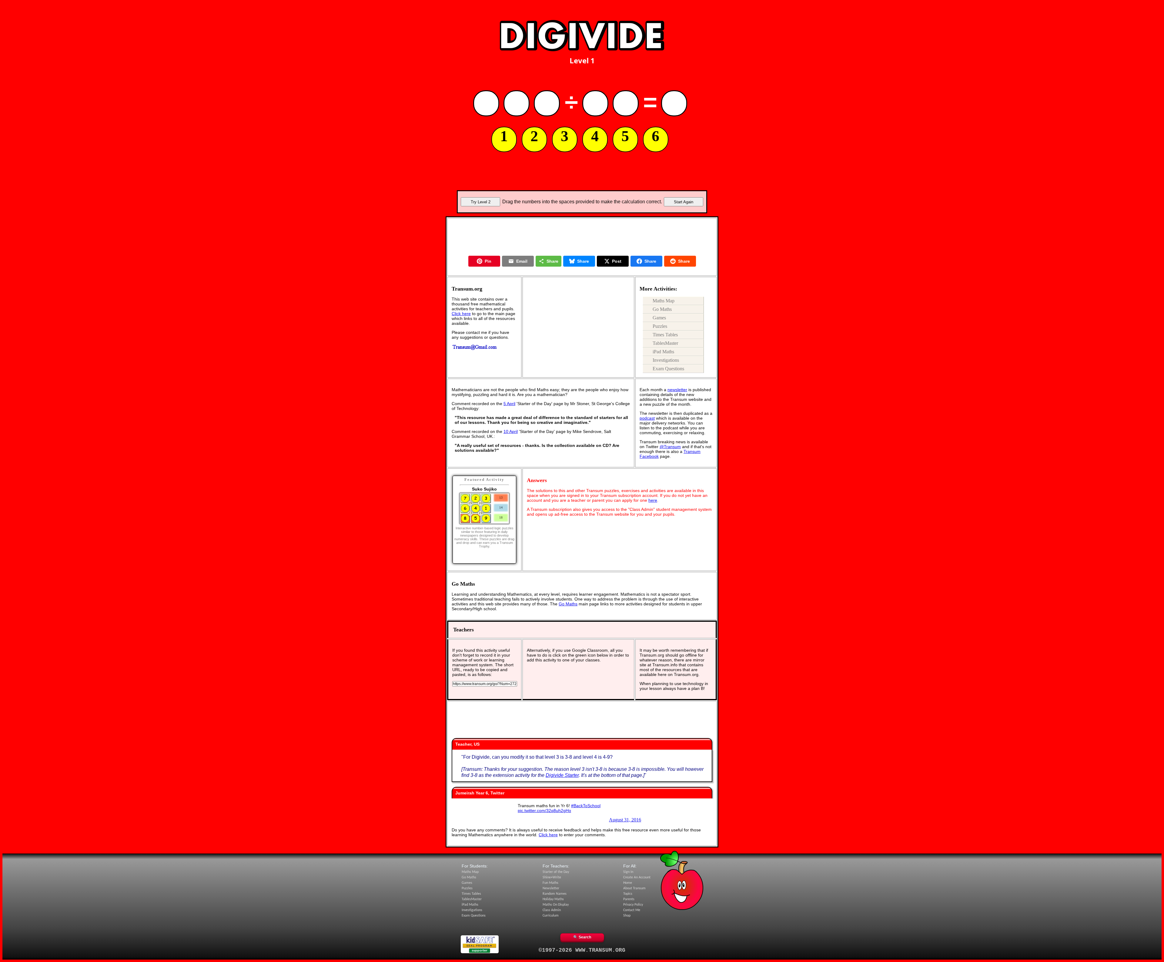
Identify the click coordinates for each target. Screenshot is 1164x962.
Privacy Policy (633, 905)
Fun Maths (550, 883)
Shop (626, 915)
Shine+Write (552, 877)
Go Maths (662, 309)
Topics (627, 894)
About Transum (634, 888)
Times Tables (665, 334)
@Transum (670, 446)
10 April (510, 431)
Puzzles (660, 326)
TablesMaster (665, 343)
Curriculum (551, 915)
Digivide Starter (562, 775)
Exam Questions (668, 368)
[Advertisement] (582, 10)
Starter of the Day (556, 872)
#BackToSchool (585, 805)
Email (521, 261)
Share (552, 261)
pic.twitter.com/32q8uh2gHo (544, 810)
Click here (461, 313)
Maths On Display (556, 905)
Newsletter (551, 888)
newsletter (677, 389)
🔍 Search (582, 937)
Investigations (666, 360)
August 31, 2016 (625, 819)
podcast (647, 418)
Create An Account (637, 877)
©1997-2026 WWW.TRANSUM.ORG (582, 950)
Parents (628, 899)
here (652, 500)
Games (659, 317)
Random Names (555, 894)
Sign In (628, 872)
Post (616, 261)
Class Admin (552, 910)
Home (627, 883)
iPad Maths (663, 351)
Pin (488, 261)
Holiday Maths (553, 899)
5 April (509, 403)
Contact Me (631, 910)
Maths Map (663, 300)
